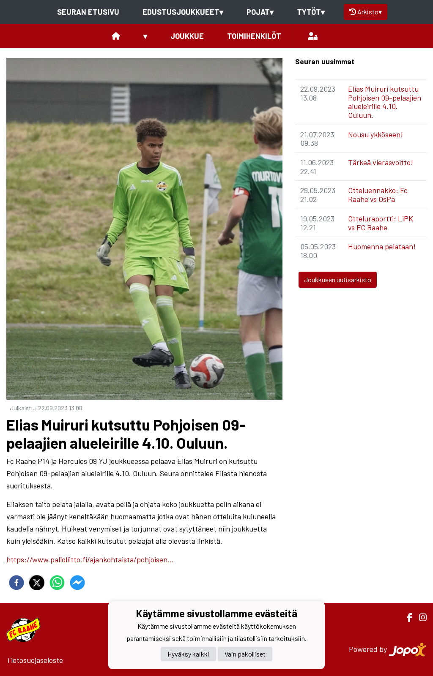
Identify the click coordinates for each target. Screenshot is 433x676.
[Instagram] (419, 617)
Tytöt (311, 11)
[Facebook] (406, 617)
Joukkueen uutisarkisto (337, 279)
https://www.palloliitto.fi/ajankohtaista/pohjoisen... (90, 559)
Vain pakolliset (245, 654)
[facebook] (16, 582)
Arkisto (369, 12)
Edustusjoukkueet (183, 11)
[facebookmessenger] (77, 582)
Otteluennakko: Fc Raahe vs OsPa (378, 194)
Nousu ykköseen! (375, 134)
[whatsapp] (57, 582)
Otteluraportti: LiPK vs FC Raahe (380, 223)
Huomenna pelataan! (382, 246)
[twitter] (36, 582)
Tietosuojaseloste (34, 660)
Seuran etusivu (88, 11)
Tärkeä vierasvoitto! (380, 162)
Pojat (260, 11)
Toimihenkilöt (254, 36)
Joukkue (187, 36)
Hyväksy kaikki (188, 654)
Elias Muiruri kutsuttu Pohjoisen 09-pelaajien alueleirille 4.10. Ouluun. (384, 102)
